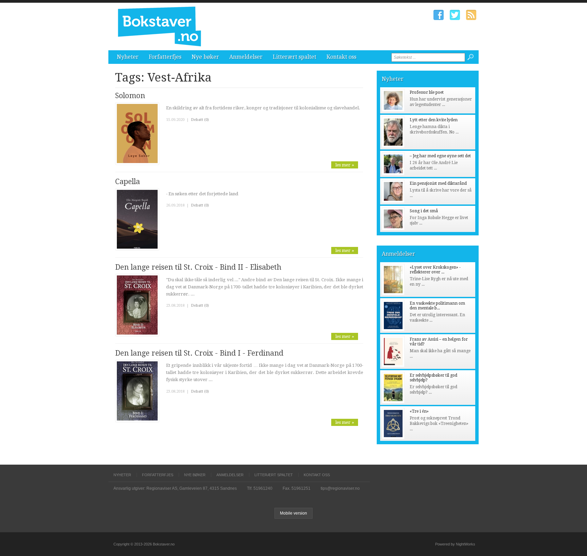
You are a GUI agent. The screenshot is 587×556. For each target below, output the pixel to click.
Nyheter (128, 57)
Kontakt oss (341, 57)
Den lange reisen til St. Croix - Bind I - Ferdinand (199, 353)
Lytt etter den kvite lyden (434, 120)
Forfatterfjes (165, 57)
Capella (127, 181)
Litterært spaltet (294, 57)
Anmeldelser (246, 57)
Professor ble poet (427, 92)
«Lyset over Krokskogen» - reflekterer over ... (435, 269)
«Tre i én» (419, 411)
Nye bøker (205, 57)
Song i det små (424, 211)
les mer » (344, 164)
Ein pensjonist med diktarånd (438, 183)
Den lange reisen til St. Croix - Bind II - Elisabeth (198, 267)
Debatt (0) (200, 120)
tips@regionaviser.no (340, 488)
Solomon (130, 95)
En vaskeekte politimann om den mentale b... (437, 305)
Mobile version (293, 513)
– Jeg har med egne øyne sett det (440, 156)
